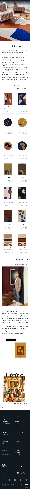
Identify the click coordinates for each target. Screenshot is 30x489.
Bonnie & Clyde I (8, 153)
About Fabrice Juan (22, 88)
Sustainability (17, 434)
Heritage (3, 419)
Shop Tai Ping (5, 450)
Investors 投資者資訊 (6, 454)
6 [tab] (12, 408)
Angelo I (10, 106)
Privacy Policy (18, 450)
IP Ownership (18, 454)
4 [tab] (8, 408)
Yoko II (25, 247)
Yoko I (11, 247)
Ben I (11, 130)
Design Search (5, 439)
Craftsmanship (5, 421)
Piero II (25, 224)
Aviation (16, 425)
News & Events (5, 441)
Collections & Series (6, 434)
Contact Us (4, 452)
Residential (17, 419)
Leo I (11, 200)
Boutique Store (18, 421)
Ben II (25, 130)
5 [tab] (10, 408)
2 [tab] (16, 308)
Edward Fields (16, 466)
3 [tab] (6, 408)
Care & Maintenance (19, 439)
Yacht (16, 423)
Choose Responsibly (6, 423)
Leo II (25, 200)
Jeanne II (24, 177)
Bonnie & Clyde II (22, 153)
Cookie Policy (18, 452)
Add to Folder (15, 85)
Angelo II (24, 106)
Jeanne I (10, 177)
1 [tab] (14, 308)
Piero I (11, 224)
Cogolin (25, 466)
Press (3, 443)
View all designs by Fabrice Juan (19, 264)
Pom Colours (17, 441)
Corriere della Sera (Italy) (20, 403)
